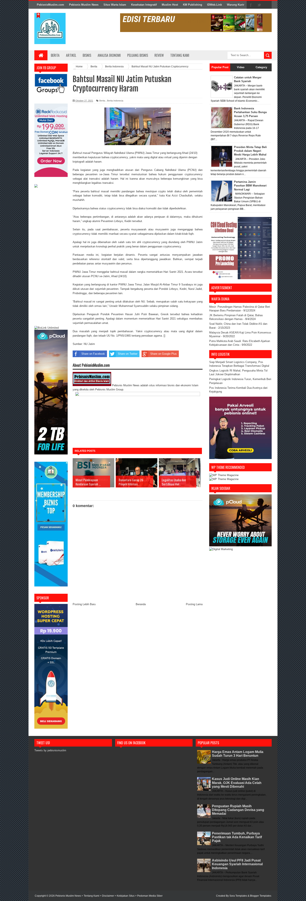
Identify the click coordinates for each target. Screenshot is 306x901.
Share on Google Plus (163, 353)
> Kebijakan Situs (125, 895)
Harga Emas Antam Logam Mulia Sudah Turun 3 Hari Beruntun (237, 753)
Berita (55, 55)
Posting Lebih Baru (84, 604)
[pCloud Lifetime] (51, 453)
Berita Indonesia (115, 100)
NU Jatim (89, 344)
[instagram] (267, 5)
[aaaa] (196, 22)
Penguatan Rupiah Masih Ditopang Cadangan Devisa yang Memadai (238, 809)
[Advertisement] (51, 257)
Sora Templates (238, 895)
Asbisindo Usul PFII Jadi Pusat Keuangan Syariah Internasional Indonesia (237, 864)
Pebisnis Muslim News (83, 4)
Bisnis (87, 55)
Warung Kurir (235, 4)
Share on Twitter (127, 353)
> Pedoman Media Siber (149, 895)
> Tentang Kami (91, 895)
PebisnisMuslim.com (50, 4)
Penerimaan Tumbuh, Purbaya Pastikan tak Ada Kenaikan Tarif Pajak (237, 837)
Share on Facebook (93, 353)
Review (159, 55)
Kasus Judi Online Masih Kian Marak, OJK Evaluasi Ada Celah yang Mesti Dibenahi (236, 782)
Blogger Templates (260, 895)
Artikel (71, 55)
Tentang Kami (179, 55)
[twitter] (259, 5)
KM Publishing (192, 4)
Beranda (141, 604)
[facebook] (251, 5)
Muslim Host (170, 4)
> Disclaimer (107, 895)
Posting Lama (194, 604)
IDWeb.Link (214, 4)
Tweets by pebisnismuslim (50, 750)
